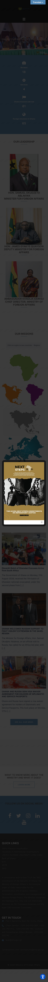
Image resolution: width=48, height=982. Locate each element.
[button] (43, 977)
